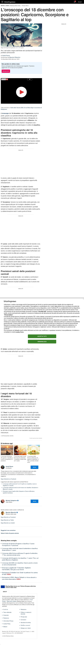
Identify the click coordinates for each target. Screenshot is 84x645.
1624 (55, 306)
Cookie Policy (20, 332)
